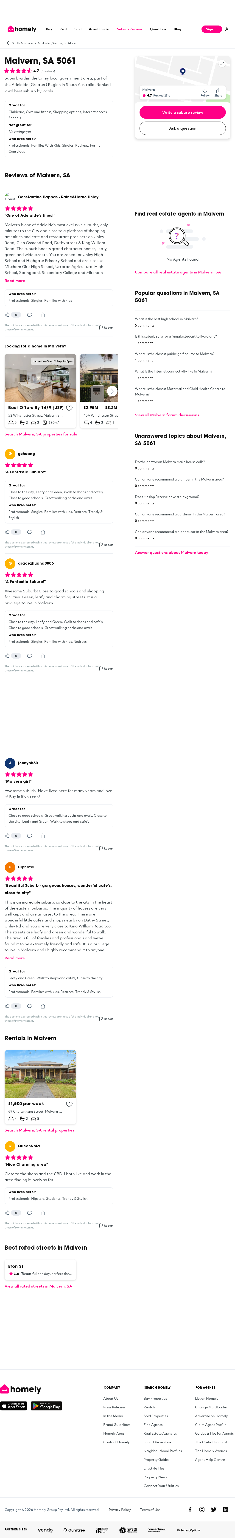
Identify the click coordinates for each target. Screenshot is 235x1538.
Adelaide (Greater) (51, 43)
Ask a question (182, 128)
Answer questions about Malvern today (171, 552)
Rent (63, 29)
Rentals (150, 1407)
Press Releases (114, 1407)
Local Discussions (157, 1442)
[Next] (112, 391)
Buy (49, 29)
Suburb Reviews (130, 29)
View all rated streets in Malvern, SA (38, 1286)
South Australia (22, 43)
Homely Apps (113, 1433)
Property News (155, 1477)
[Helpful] (7, 315)
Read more (15, 280)
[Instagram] (202, 1509)
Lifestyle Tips (154, 1468)
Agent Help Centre (210, 1459)
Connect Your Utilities (161, 1485)
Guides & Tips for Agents (214, 1433)
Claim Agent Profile (210, 1424)
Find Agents (153, 1424)
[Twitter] (213, 1509)
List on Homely (206, 1398)
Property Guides (156, 1459)
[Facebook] (190, 1509)
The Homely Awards (211, 1450)
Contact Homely (116, 1442)
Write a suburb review (182, 112)
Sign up (212, 29)
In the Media (113, 1415)
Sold (77, 29)
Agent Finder (99, 29)
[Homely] (31, 1389)
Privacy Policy (120, 1509)
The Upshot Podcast (211, 1442)
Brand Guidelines (116, 1424)
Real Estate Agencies (160, 1433)
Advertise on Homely (211, 1415)
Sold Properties (156, 1415)
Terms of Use (150, 1509)
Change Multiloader (211, 1407)
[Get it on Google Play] (46, 1405)
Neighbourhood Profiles (163, 1450)
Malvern (73, 43)
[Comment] (29, 315)
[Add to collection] (69, 408)
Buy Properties (155, 1398)
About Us (110, 1398)
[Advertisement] (117, 10)
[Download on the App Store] (15, 1405)
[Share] (43, 315)
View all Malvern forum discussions (167, 415)
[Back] (8, 42)
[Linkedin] (225, 1509)
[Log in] (227, 29)
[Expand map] (222, 63)
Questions (158, 29)
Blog (177, 29)
